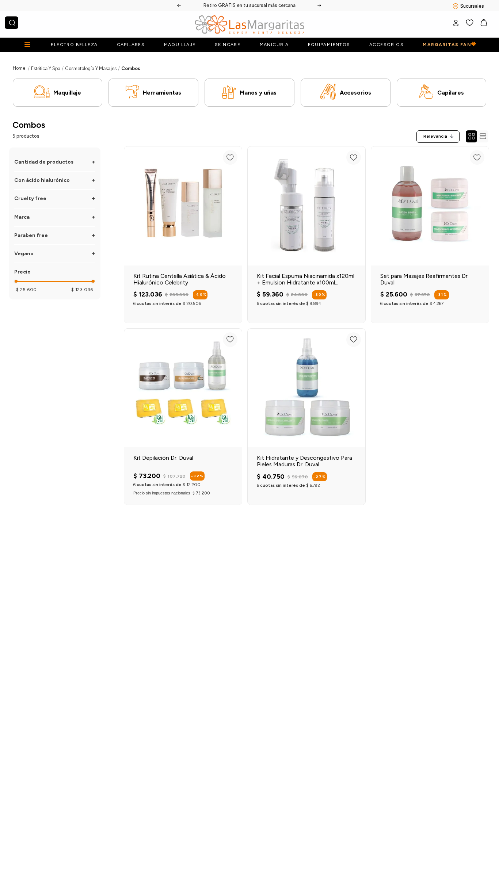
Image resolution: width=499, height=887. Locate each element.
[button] (54, 162)
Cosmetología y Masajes (91, 68)
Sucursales (472, 6)
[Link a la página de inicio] (19, 68)
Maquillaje (67, 92)
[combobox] (11, 23)
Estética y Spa (45, 68)
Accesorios (355, 92)
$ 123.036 (82, 289)
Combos (130, 68)
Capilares (450, 92)
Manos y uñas (258, 92)
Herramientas (162, 92)
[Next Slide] (319, 5)
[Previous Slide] (179, 5)
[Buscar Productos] (12, 22)
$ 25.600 (26, 289)
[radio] (471, 136)
